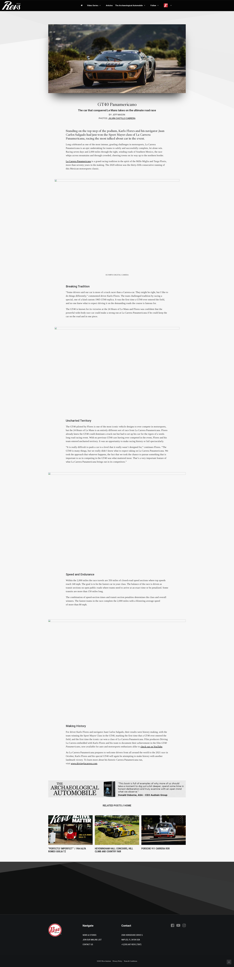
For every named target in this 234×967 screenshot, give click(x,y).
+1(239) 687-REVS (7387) (131, 944)
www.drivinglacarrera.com (84, 763)
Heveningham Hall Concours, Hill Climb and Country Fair (114, 850)
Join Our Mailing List (92, 940)
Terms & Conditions (130, 961)
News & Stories (89, 935)
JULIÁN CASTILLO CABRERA (121, 118)
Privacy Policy (117, 961)
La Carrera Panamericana (78, 161)
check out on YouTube (151, 746)
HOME (127, 805)
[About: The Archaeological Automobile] (117, 788)
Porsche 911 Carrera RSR (155, 848)
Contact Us (88, 944)
